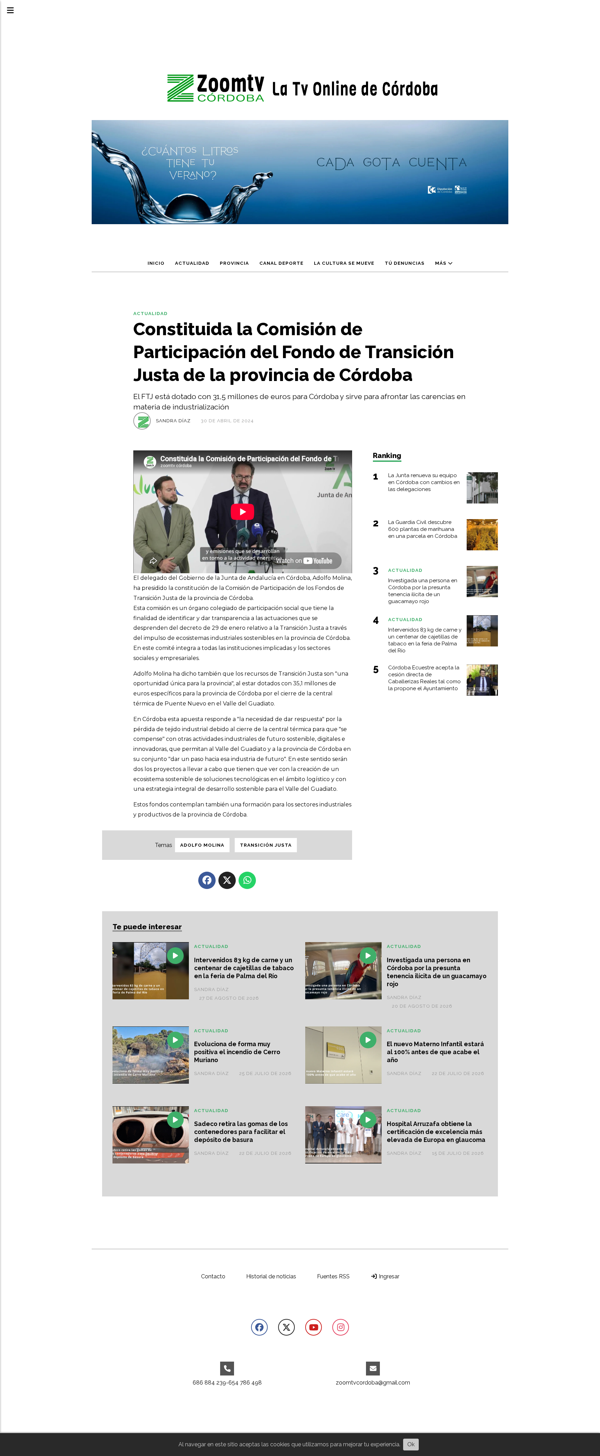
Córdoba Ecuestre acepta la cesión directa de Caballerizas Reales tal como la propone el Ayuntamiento (424, 677)
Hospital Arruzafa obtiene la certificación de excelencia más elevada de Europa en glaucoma (436, 1131)
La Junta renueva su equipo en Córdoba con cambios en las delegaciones (424, 482)
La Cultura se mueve (344, 263)
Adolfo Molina (202, 845)
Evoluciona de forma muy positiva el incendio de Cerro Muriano (237, 1052)
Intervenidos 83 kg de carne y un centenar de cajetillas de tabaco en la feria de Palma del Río (244, 968)
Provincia (234, 263)
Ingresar (388, 1276)
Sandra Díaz (173, 420)
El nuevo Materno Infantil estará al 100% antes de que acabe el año (435, 1052)
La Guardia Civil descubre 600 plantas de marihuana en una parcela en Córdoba (422, 529)
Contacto (213, 1276)
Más (441, 263)
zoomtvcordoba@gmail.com (373, 1382)
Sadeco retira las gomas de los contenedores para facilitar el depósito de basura (241, 1131)
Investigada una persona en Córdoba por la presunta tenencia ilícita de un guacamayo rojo (436, 972)
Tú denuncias (405, 263)
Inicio (156, 263)
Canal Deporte (281, 263)
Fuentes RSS (333, 1276)
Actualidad (192, 263)
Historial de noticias (271, 1276)
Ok (411, 1444)
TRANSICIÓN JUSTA (266, 845)
